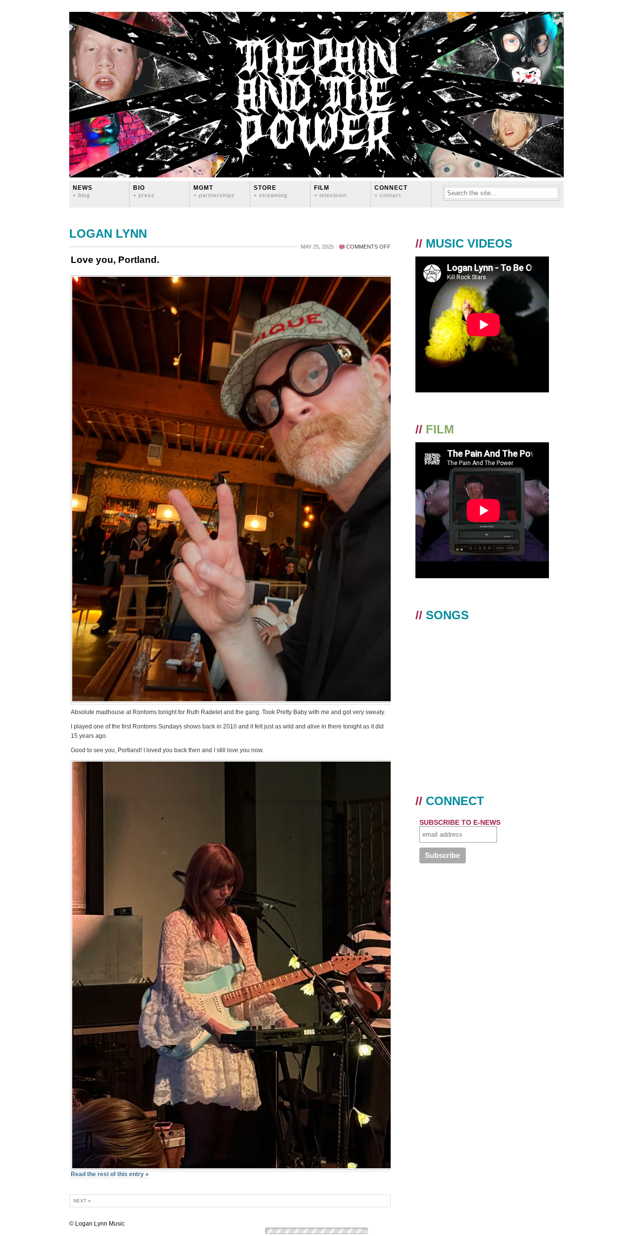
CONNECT (390, 191)
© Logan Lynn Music (97, 1223)
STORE (270, 191)
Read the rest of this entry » (110, 1174)
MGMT (214, 191)
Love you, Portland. (115, 260)
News (82, 191)
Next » (82, 1200)
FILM (330, 191)
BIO (144, 191)
